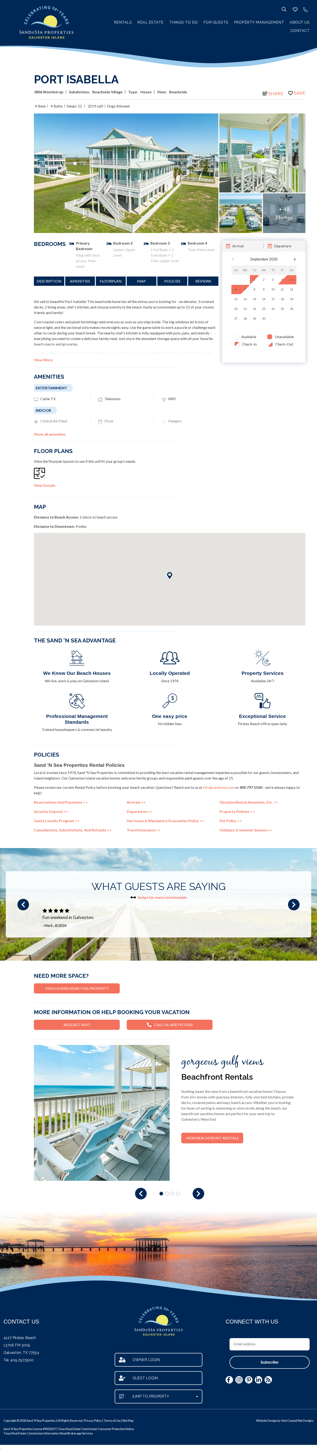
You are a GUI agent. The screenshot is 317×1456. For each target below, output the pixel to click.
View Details (44, 485)
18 (282, 299)
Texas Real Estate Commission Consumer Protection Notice (96, 1429)
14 (245, 299)
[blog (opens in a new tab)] (268, 1380)
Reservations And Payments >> (61, 802)
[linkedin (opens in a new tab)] (258, 1380)
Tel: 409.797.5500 (18, 1360)
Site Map (128, 1420)
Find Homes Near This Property (77, 988)
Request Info (77, 1024)
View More (43, 360)
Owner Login (146, 1360)
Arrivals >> (136, 802)
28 (245, 319)
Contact (300, 30)
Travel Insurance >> (144, 830)
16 (263, 299)
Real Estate (150, 22)
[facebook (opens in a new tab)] (229, 1380)
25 (282, 309)
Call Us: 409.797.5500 (173, 1024)
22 (254, 309)
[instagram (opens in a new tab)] (239, 1380)
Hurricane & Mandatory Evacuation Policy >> (165, 820)
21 (245, 309)
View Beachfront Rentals (212, 1138)
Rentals (123, 22)
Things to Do (183, 22)
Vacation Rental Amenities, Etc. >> (249, 802)
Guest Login (145, 1378)
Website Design (266, 1420)
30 (263, 319)
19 (291, 299)
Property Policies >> (237, 811)
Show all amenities (50, 434)
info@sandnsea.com (219, 787)
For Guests (216, 22)
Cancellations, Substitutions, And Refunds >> (72, 830)
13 (236, 299)
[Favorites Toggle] (295, 9)
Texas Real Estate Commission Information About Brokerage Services (48, 1433)
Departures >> (139, 811)
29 (254, 319)
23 (263, 309)
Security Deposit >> (51, 811)
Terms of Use (112, 1420)
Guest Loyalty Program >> (57, 820)
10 (273, 289)
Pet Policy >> (231, 820)
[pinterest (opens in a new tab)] (248, 1380)
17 (273, 299)
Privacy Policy (93, 1420)
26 (291, 309)
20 (236, 309)
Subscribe (269, 1362)
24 (273, 309)
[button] (23, 904)
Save (299, 93)
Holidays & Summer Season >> (246, 830)
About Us (300, 22)
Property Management (259, 22)
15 (254, 299)
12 (291, 289)
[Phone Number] (305, 9)
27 (236, 319)
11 (282, 289)
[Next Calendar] (294, 259)
